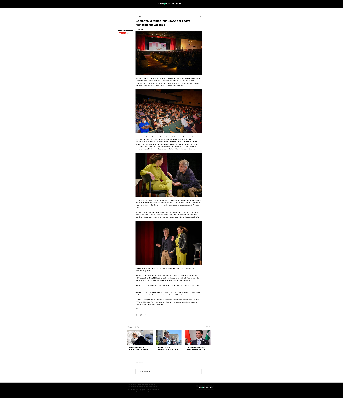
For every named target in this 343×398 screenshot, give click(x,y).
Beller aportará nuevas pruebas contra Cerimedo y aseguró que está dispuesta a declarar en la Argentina (139, 348)
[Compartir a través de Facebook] (136, 315)
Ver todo (208, 326)
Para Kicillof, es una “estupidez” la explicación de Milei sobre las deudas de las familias (168, 348)
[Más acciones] (200, 16)
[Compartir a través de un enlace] (145, 315)
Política (138, 308)
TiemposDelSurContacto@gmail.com (144, 391)
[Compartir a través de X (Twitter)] (141, 315)
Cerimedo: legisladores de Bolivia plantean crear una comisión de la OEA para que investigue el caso (197, 348)
